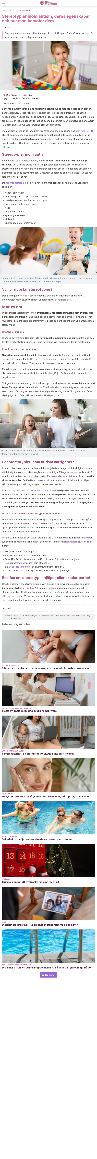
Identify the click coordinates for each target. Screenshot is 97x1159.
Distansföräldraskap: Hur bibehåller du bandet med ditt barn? (40, 924)
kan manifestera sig (16, 182)
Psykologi (13, 10)
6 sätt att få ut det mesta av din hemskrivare (29, 710)
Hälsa (4, 10)
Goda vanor (7, 794)
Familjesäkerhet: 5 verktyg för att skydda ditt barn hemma (38, 753)
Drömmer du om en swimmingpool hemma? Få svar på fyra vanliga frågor (47, 967)
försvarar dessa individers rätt (64, 476)
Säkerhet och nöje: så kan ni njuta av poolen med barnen (37, 839)
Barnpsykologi (24, 10)
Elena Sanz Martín (30, 98)
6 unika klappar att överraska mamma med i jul (30, 882)
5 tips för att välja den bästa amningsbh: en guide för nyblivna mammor (46, 668)
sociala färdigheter (21, 566)
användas (28, 588)
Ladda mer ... (48, 975)
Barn (4, 922)
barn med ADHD (84, 131)
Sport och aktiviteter (12, 836)
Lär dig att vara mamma (13, 751)
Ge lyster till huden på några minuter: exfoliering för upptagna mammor (46, 796)
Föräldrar (6, 879)
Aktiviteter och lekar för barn (16, 708)
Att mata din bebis (10, 665)
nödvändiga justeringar (78, 541)
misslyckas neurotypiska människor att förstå (32, 490)
